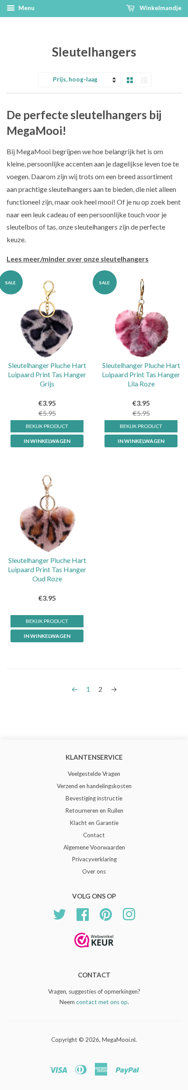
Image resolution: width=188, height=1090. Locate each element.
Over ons (94, 871)
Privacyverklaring (94, 859)
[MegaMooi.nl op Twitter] (59, 913)
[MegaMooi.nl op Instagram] (129, 913)
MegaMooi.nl (119, 1039)
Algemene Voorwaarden (94, 847)
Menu (26, 7)
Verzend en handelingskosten (94, 785)
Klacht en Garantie (94, 822)
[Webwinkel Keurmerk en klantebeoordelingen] (94, 950)
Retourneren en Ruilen (94, 810)
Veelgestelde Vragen (94, 773)
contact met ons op (102, 1001)
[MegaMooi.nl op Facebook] (82, 913)
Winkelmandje (159, 7)
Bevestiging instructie (94, 798)
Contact (94, 835)
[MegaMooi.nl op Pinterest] (105, 913)
